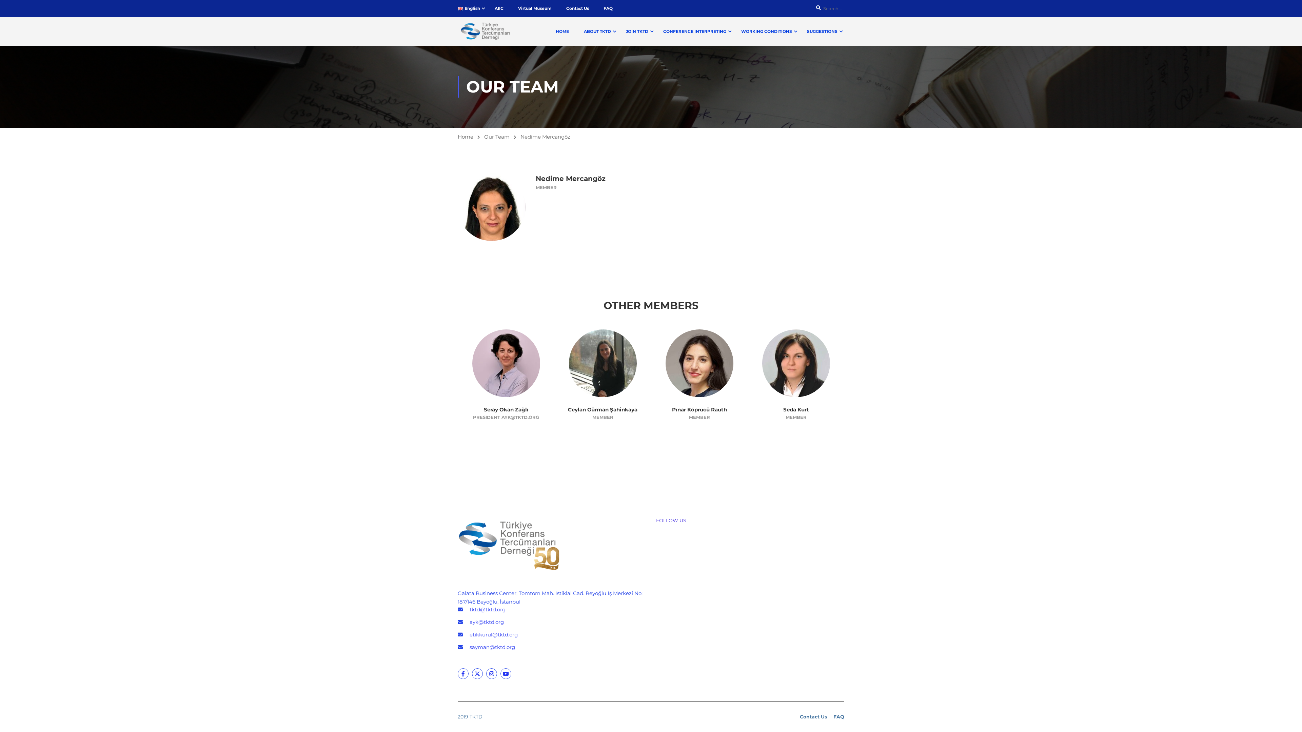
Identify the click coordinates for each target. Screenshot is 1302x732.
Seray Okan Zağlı (506, 409)
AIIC (499, 8)
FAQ (608, 8)
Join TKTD (637, 31)
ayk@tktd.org (487, 622)
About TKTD (597, 31)
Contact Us (577, 8)
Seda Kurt (796, 409)
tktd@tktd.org (488, 609)
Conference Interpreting (694, 31)
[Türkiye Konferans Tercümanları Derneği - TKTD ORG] (484, 31)
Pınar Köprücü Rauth (699, 409)
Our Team (497, 137)
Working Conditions (766, 31)
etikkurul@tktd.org (494, 634)
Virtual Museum (535, 8)
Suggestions (822, 31)
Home (562, 31)
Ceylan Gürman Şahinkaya (602, 409)
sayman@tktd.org (492, 647)
